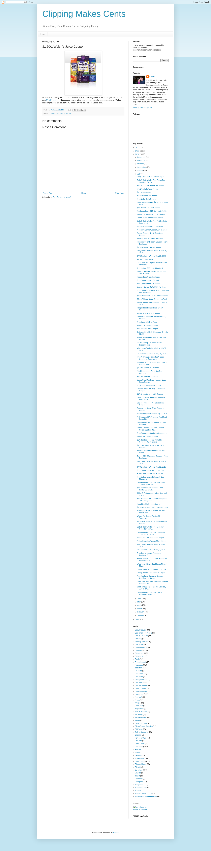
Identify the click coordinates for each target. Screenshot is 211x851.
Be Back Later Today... (145, 260)
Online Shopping (141, 732)
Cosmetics (139, 645)
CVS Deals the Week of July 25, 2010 (151, 256)
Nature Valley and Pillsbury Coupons (151, 569)
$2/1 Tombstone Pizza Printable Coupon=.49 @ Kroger (149, 441)
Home (43, 34)
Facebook (139, 665)
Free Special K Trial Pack (147, 322)
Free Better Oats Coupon (146, 199)
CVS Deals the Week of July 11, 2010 (151, 467)
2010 (137, 154)
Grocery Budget (141, 685)
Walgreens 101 (141, 787)
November (141, 161)
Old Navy (138, 729)
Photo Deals (140, 744)
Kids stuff (138, 697)
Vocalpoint (139, 782)
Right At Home (140, 764)
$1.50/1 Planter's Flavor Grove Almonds (152, 296)
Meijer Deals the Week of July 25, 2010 (152, 230)
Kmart (137, 700)
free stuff (138, 668)
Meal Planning (140, 718)
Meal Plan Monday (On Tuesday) (150, 226)
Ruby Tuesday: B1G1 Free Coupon (150, 177)
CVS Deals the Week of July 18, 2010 (151, 354)
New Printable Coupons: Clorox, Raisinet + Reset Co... (149, 593)
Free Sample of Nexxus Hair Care (150, 474)
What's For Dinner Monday (147, 325)
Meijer (137, 720)
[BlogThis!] (76, 110)
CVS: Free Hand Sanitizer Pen (149, 385)
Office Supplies (141, 723)
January (140, 615)
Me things (139, 715)
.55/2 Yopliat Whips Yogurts (147, 189)
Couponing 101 (141, 648)
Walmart (138, 790)
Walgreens (139, 785)
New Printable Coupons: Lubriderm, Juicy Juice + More (151, 533)
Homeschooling (141, 691)
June (139, 599)
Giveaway (139, 677)
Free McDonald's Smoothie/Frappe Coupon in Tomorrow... (150, 358)
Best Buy (138, 639)
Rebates (138, 750)
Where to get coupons (143, 793)
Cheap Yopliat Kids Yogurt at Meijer (151, 573)
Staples (138, 773)
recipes (138, 753)
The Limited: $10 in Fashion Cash (150, 268)
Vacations (139, 779)
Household (139, 694)
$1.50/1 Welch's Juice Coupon (149, 247)
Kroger (137, 703)
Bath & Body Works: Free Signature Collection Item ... (150, 528)
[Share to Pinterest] (84, 110)
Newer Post (47, 193)
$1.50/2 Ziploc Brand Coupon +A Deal (152, 299)
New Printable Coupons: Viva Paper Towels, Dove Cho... (151, 483)
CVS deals (139, 653)
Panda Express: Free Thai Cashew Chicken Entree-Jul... (150, 429)
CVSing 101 (139, 656)
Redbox (138, 755)
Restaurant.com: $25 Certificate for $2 (152, 211)
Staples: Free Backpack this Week (150, 239)
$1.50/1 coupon (52, 100)
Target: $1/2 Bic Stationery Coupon (150, 538)
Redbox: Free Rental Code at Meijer (151, 214)
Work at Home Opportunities (146, 796)
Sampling (138, 770)
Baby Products (140, 630)
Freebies (138, 671)
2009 (137, 620)
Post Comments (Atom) (62, 197)
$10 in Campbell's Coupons (148, 368)
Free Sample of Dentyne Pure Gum (150, 470)
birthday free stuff (141, 642)
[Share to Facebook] (82, 110)
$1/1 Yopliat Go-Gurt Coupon (148, 208)
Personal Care (140, 738)
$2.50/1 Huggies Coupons (147, 196)
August (140, 171)
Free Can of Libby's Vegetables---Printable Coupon (150, 554)
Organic (138, 735)
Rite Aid (138, 767)
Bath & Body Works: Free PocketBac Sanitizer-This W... (151, 181)
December (141, 157)
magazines (139, 709)
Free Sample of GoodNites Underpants (152, 433)
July (139, 174)
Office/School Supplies (144, 726)
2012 (137, 148)
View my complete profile (142, 108)
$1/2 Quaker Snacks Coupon (148, 284)
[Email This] (73, 110)
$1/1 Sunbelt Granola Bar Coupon (150, 186)
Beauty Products (141, 636)
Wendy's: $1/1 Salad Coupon (148, 313)
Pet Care (138, 741)
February (141, 612)
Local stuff (139, 706)
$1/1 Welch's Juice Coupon (147, 329)
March (140, 609)
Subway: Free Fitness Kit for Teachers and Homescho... (151, 273)
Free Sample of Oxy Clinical (148, 280)
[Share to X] (79, 110)
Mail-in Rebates (141, 712)
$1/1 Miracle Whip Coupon (147, 377)
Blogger (116, 833)
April (139, 605)
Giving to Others (141, 680)
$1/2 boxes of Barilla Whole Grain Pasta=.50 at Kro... (150, 489)
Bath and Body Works (143, 633)
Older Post (119, 193)
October (140, 164)
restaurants (139, 758)
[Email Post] (69, 110)
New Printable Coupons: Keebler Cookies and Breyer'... (150, 577)
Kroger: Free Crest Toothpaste (148, 277)
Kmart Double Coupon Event (148, 504)
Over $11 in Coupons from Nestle (150, 218)
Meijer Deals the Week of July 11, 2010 (152, 414)
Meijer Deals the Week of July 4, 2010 (152, 541)
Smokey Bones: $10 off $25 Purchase (151, 287)
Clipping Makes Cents (84, 14)
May (139, 602)
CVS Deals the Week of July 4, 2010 (151, 550)
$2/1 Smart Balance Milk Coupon (150, 394)
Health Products (141, 688)
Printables (67, 113)
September (141, 167)
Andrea (152, 77)
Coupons (52, 113)
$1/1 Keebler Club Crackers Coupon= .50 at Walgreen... (152, 500)
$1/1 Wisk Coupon (144, 192)
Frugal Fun (139, 674)
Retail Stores (140, 761)
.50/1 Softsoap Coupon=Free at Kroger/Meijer (149, 344)
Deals (137, 659)
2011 (137, 151)
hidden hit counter (140, 810)
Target (137, 776)
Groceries (59, 113)
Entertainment (140, 662)
